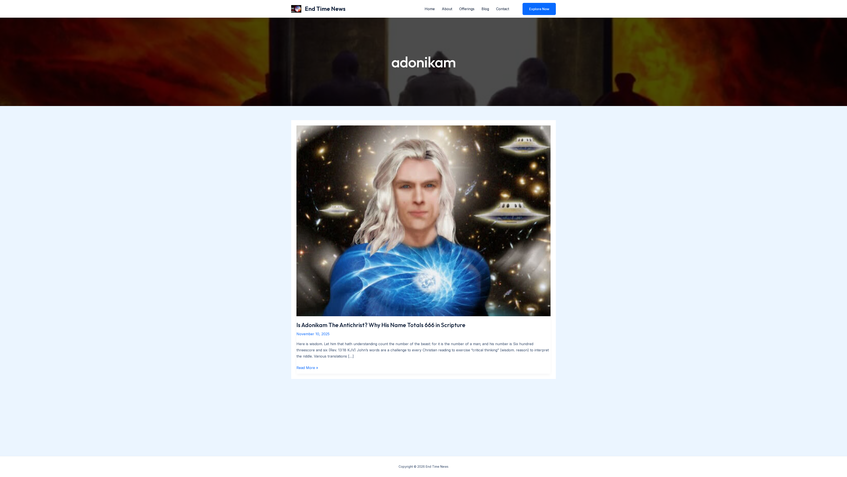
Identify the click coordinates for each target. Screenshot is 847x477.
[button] (536, 9)
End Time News (325, 8)
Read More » (307, 368)
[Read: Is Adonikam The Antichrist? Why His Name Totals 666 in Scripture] (423, 220)
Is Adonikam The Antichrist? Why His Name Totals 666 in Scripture (380, 325)
